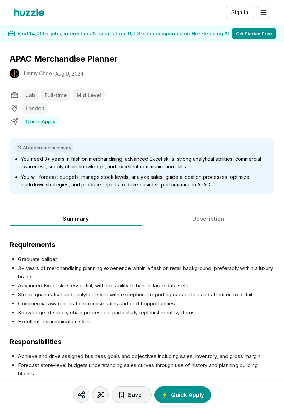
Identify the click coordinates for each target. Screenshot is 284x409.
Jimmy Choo (37, 73)
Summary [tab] (76, 218)
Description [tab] (208, 218)
